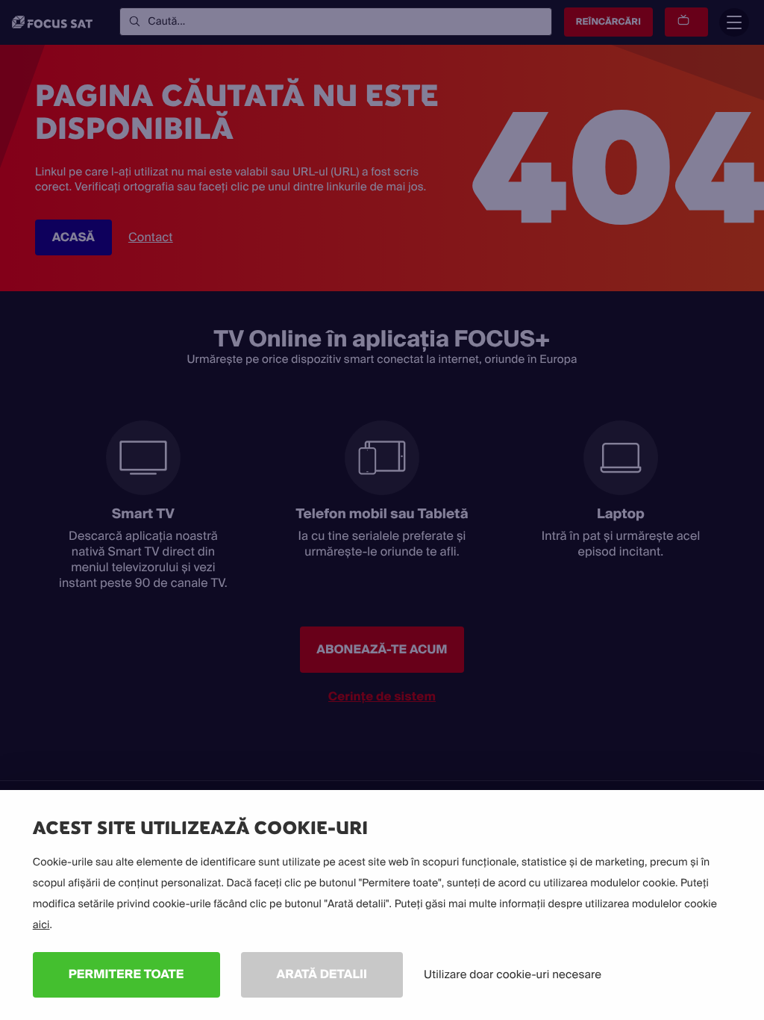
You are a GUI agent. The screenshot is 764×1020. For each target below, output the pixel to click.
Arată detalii (322, 974)
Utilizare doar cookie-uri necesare (512, 974)
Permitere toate (126, 974)
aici (41, 925)
